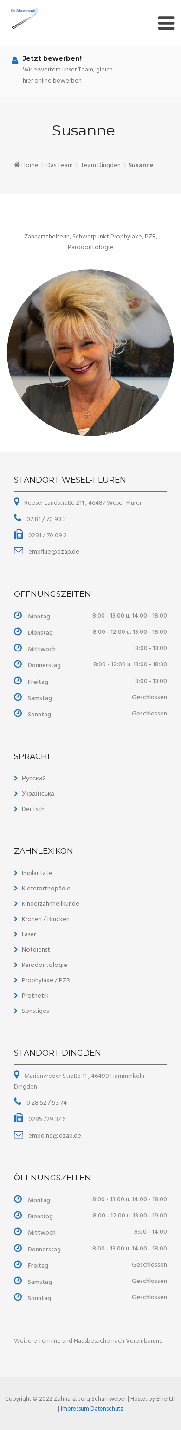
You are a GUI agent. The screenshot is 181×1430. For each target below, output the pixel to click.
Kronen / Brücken (46, 919)
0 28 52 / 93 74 (46, 1103)
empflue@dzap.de (53, 552)
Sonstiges (35, 1011)
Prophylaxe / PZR (46, 980)
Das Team (59, 165)
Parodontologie (44, 965)
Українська (38, 794)
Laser (29, 934)
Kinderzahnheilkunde (50, 904)
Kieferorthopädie (46, 888)
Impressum (75, 1409)
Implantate (37, 873)
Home (30, 165)
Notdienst (36, 950)
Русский (34, 778)
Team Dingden (101, 165)
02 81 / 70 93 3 (45, 519)
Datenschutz (106, 1409)
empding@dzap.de (54, 1136)
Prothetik (35, 996)
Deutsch (33, 809)
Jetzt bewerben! (52, 58)
